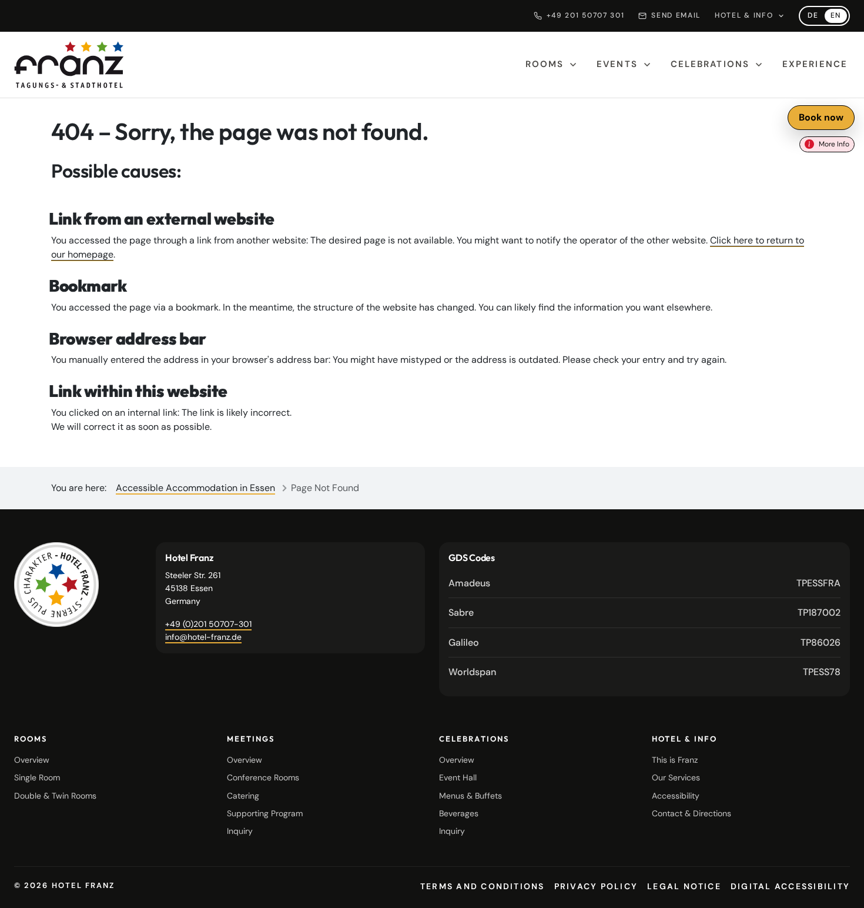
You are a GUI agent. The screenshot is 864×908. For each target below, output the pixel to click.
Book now (821, 117)
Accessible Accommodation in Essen (195, 488)
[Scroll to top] (840, 889)
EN (835, 15)
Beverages (458, 813)
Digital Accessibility (790, 886)
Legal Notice (684, 886)
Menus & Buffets (470, 795)
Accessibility (675, 795)
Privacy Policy (596, 886)
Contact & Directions (691, 813)
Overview (31, 760)
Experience (815, 64)
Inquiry (240, 831)
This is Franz (675, 760)
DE (813, 15)
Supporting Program (265, 813)
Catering (243, 795)
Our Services (676, 777)
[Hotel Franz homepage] (69, 65)
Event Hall (458, 777)
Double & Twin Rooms (55, 795)
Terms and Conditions (482, 886)
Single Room (37, 777)
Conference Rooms (263, 777)
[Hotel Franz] (56, 584)
